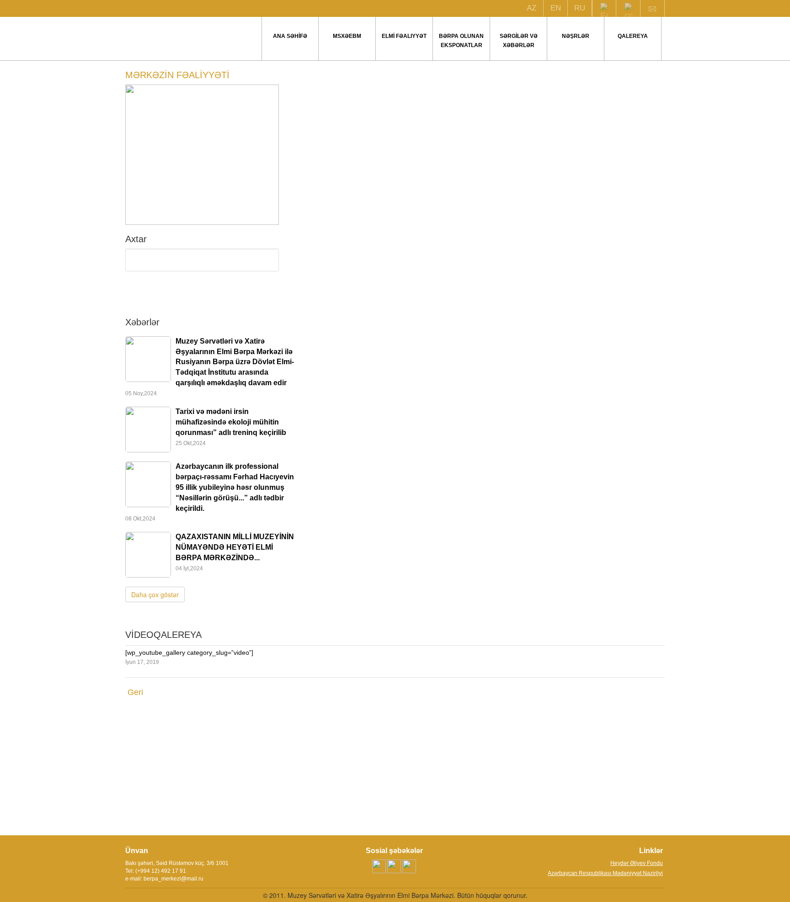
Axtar (202, 296)
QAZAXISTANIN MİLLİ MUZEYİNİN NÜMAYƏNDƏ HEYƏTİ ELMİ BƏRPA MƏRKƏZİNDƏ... (235, 547)
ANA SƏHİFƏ (290, 36)
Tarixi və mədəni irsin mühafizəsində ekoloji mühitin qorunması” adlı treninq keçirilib (231, 422)
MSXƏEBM (347, 36)
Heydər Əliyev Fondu (636, 863)
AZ (531, 8)
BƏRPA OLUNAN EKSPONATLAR (461, 40)
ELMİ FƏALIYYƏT (404, 36)
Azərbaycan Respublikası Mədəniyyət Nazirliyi (605, 873)
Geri (135, 692)
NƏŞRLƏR (575, 36)
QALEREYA (633, 36)
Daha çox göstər (155, 594)
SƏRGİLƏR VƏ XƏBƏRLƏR (519, 40)
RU (579, 8)
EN (555, 8)
